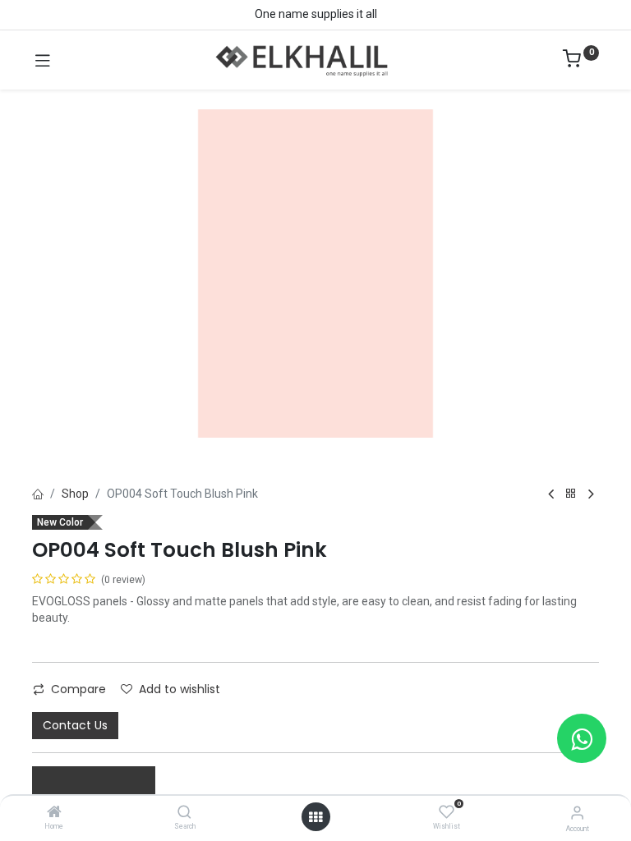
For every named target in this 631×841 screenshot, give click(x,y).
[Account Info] (577, 812)
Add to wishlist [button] (179, 689)
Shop (75, 493)
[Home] (54, 813)
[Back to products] (571, 494)
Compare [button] (78, 689)
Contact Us (75, 725)
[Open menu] (315, 817)
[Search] (184, 813)
